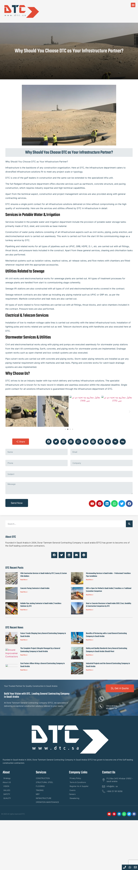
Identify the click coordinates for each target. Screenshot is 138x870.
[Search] (129, 523)
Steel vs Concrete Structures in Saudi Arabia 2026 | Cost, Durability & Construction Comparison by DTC (108, 605)
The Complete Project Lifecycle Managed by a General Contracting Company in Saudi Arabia (40, 650)
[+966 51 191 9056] (101, 706)
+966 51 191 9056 (111, 706)
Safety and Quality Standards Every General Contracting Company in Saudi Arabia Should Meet (106, 650)
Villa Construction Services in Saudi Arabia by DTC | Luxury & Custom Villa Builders (43, 575)
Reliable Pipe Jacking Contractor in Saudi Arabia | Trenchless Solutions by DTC (40, 605)
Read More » (24, 579)
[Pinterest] (99, 503)
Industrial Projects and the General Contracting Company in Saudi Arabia (108, 665)
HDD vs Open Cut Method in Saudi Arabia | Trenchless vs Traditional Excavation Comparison (108, 590)
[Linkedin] (107, 503)
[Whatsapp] (114, 503)
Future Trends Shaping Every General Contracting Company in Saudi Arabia (43, 635)
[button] (133, 5)
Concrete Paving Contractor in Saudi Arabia (34, 588)
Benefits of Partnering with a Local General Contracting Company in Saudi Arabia (106, 635)
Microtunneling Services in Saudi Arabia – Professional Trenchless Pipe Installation (108, 575)
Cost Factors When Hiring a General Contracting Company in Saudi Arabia (42, 665)
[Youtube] (92, 503)
